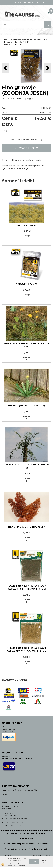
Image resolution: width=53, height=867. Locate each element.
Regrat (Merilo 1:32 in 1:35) (26, 405)
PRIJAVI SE (6, 795)
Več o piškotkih (45, 861)
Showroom (27, 838)
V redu (34, 861)
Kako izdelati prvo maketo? (20, 844)
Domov (5, 40)
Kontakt (44, 844)
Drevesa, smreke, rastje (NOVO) (16, 42)
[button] (47, 68)
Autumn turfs (26, 225)
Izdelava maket (39, 849)
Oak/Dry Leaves (26, 284)
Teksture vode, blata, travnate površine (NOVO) (28, 40)
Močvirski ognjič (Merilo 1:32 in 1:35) (26, 345)
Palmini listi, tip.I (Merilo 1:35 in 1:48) (26, 466)
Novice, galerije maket (34, 833)
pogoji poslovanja (17, 849)
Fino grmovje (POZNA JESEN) (26, 527)
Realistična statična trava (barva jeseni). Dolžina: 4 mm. (26, 649)
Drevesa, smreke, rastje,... (14, 44)
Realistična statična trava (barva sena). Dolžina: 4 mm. (26, 587)
